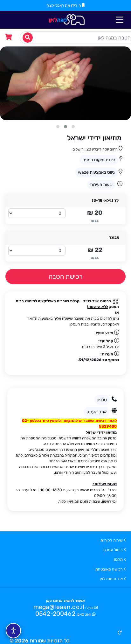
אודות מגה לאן (111, 579)
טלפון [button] (102, 399)
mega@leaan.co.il (59, 607)
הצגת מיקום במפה (98, 160)
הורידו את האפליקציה (64, 5)
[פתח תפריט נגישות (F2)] (13, 630)
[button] (119, 633)
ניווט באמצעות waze (96, 172)
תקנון (118, 559)
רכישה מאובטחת (109, 569)
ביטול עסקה (113, 550)
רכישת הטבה (66, 276)
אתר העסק (96, 412)
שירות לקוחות (111, 540)
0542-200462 (55, 613)
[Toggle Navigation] (119, 19)
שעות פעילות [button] (101, 184)
